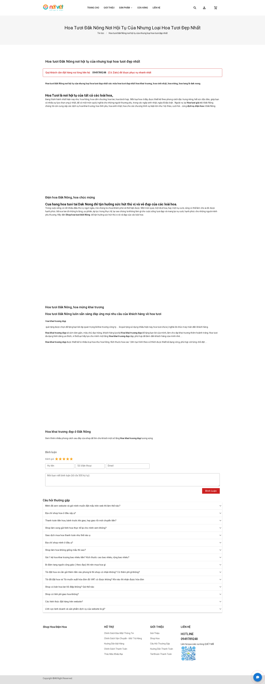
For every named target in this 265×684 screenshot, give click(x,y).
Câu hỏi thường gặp (160, 644)
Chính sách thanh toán (115, 649)
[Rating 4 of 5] (67, 459)
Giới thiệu (109, 7)
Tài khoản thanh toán (161, 654)
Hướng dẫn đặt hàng (114, 644)
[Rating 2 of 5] (60, 459)
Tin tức (100, 33)
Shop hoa (154, 638)
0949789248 (99, 72)
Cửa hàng (142, 7)
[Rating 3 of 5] (64, 459)
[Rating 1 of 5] (56, 459)
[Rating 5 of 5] (71, 459)
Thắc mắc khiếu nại (113, 654)
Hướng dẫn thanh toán (161, 649)
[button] (204, 8)
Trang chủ (93, 7)
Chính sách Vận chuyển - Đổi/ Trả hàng (123, 638)
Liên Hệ (156, 7)
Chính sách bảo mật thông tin (119, 633)
